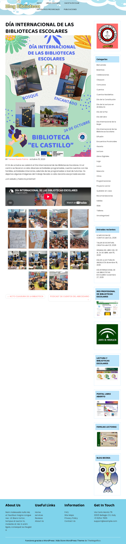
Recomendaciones (105, 196)
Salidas (99, 201)
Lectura (100, 151)
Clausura (100, 80)
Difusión (100, 136)
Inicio (39, 3)
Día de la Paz (102, 112)
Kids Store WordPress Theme (70, 540)
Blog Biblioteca (22, 6)
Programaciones (104, 181)
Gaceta (100, 146)
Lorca (99, 166)
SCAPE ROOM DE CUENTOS (103, 236)
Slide (99, 205)
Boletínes (100, 70)
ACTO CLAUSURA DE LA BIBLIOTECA (26, 296)
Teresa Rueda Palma (18, 159)
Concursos (101, 84)
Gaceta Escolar (71, 3)
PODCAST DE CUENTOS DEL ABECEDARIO (69, 296)
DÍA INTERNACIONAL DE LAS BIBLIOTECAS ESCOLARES (106, 272)
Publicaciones (70, 9)
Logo (99, 161)
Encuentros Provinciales (48, 9)
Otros (99, 176)
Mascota (100, 171)
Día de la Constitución (106, 99)
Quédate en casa (104, 191)
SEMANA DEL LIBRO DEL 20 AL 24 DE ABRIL (107, 251)
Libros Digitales (53, 3)
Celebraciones (103, 75)
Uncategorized (103, 215)
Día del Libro (102, 117)
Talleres (100, 210)
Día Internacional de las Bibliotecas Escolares (107, 130)
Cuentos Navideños (105, 94)
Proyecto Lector (103, 186)
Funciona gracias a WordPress (40, 540)
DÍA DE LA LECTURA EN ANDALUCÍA (106, 261)
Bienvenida (101, 65)
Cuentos (100, 89)
